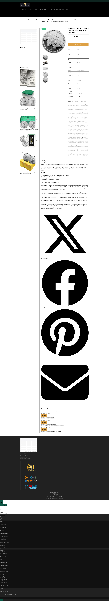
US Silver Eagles (3, 560)
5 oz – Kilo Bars (3, 524)
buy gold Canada (70, 114)
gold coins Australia (78, 130)
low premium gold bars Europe (81, 141)
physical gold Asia (76, 143)
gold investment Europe (71, 137)
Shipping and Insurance (4, 591)
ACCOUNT (54, 493)
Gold (1, 519)
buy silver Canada (72, 120)
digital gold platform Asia (72, 125)
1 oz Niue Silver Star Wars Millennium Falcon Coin (77, 104)
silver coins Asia (76, 147)
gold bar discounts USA (75, 126)
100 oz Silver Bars (3, 553)
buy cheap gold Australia (83, 112)
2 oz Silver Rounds (3, 580)
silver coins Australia (82, 147)
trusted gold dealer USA (81, 153)
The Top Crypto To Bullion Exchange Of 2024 (54, 496)
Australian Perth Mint (4, 565)
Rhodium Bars (2, 588)
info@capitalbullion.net (26, 458)
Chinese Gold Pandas (4, 536)
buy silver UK (76, 121)
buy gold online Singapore (82, 117)
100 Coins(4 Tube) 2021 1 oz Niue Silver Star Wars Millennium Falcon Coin (56, 21)
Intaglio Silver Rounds (4, 585)
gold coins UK (72, 133)
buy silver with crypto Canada (75, 122)
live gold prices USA (72, 141)
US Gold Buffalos (3, 545)
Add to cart (78, 44)
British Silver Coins (3, 568)
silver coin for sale (84, 167)
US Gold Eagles (53, 424)
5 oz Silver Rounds (3, 582)
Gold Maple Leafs (3, 539)
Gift (72, 101)
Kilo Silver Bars (3, 557)
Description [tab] (43, 160)
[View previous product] (86, 28)
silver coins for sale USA (71, 150)
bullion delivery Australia (79, 109)
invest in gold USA (82, 138)
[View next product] (88, 28)
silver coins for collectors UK (82, 149)
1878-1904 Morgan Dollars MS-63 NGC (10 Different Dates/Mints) (52, 425)
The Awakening (3, 586)
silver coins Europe (75, 149)
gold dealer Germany (85, 133)
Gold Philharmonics (3, 541)
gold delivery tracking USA (72, 134)
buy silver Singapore (71, 121)
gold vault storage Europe (75, 138)
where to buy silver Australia (73, 155)
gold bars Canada (82, 126)
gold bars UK (71, 129)
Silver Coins (75, 102)
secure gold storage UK (82, 143)
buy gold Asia (80, 113)
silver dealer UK (78, 150)
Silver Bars (2, 550)
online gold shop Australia (78, 142)
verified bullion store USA (78, 154)
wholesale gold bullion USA (83, 155)
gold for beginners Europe (81, 134)
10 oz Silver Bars (3, 551)
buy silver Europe (78, 120)
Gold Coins (80, 101)
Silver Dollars (59, 431)
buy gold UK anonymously (77, 118)
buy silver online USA (84, 120)
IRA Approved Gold (3, 527)
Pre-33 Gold (2, 528)
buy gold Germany (82, 114)
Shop (54, 491)
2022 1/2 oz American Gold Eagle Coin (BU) (48, 418)
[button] (41, 28)
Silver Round (2, 577)
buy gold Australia (85, 113)
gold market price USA (78, 137)
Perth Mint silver (70, 143)
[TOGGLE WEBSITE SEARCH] (46, 14)
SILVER (71, 102)
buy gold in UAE (74, 116)
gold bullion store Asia (71, 130)
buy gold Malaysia (80, 116)
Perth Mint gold (85, 142)
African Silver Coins (3, 562)
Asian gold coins (82, 105)
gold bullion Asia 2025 (77, 129)
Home (1, 516)
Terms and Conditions (54, 494)
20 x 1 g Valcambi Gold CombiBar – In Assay (49, 411)
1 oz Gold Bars (2, 522)
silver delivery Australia (84, 150)
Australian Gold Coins (4, 533)
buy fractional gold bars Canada (73, 113)
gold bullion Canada (84, 129)
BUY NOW (44, 415)
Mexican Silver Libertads (4, 571)
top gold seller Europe (73, 153)
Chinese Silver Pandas (4, 570)
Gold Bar (76, 101)
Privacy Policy (54, 495)
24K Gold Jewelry (3, 531)
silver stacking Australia (80, 151)
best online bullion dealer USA (74, 108)
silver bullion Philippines (81, 146)
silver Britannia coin (73, 146)
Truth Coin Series (3, 544)
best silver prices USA (71, 109)
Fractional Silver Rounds (4, 583)
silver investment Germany (72, 151)
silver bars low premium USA (76, 145)
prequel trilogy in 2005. (60, 208)
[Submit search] (1, 600)
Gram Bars (52, 417)
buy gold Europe (76, 114)
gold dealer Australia (78, 133)
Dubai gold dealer (78, 125)
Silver (1, 548)
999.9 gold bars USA (76, 105)
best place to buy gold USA (83, 108)
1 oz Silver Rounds (3, 579)
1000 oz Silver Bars (3, 554)
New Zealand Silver (3, 573)
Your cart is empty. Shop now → (5, 513)
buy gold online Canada (74, 117)
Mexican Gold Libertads (4, 542)
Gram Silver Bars (3, 556)
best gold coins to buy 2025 (76, 106)
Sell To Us (2, 589)
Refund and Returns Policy (54, 492)
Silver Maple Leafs (3, 576)
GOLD (74, 101)
